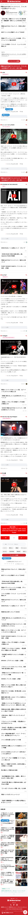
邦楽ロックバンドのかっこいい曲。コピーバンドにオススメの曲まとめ (13, 391)
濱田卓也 (23, 468)
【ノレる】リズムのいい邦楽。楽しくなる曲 (13, 790)
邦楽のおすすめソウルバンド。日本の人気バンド (13, 27)
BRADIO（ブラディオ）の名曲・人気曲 (13, 662)
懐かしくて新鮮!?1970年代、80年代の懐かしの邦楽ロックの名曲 (13, 765)
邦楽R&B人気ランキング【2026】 (13, 613)
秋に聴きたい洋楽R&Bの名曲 (9, 770)
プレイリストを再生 (13, 61)
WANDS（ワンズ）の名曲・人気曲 (13, 680)
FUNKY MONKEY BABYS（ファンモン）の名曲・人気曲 (13, 267)
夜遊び (17, 547)
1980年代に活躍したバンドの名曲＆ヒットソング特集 (13, 747)
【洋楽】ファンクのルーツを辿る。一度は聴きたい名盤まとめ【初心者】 (13, 650)
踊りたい (11, 547)
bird (3, 475)
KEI (24, 242)
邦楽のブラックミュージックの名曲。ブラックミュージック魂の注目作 (13, 40)
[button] (25, 912)
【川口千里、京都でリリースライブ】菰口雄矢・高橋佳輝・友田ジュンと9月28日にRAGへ (13, 20)
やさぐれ (5, 551)
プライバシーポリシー (22, 907)
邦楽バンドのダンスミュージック (10, 794)
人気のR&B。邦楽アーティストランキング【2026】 (13, 717)
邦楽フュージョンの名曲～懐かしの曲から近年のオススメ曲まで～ (13, 686)
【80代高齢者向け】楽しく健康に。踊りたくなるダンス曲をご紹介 (13, 778)
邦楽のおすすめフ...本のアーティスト (17, 4)
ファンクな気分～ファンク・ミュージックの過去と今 (13, 46)
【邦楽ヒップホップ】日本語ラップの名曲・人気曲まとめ (13, 403)
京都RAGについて (12, 907)
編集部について (4, 907)
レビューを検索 (14, 555)
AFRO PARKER (6, 418)
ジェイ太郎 (22, 330)
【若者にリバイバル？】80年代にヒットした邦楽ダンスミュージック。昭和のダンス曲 (13, 705)
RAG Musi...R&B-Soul (5, 4)
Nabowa (4, 276)
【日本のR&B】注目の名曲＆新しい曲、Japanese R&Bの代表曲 (13, 255)
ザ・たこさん (6, 126)
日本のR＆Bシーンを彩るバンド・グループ (13, 249)
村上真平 (23, 119)
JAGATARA (11, 551)
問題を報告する (4, 119)
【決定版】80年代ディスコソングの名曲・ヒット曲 (13, 656)
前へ (5, 538)
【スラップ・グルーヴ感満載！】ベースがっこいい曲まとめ (13, 759)
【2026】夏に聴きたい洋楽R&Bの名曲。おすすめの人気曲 (13, 783)
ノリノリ (5, 547)
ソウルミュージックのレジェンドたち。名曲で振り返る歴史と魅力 (13, 668)
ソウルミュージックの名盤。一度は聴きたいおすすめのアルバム (13, 723)
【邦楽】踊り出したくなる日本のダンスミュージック (13, 397)
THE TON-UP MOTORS (8, 337)
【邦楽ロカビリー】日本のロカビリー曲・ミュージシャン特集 (13, 674)
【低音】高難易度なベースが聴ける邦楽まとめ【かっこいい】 (13, 802)
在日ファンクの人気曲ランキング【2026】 (13, 32)
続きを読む (14, 529)
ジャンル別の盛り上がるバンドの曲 (13, 741)
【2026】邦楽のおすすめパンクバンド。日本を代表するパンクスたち (13, 409)
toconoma (5, 74)
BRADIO (18, 551)
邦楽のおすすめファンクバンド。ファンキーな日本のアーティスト (14, 55)
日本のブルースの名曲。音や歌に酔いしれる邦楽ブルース (13, 692)
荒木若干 (23, 383)
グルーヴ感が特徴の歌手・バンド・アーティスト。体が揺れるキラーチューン (13, 735)
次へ (23, 538)
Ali (3, 186)
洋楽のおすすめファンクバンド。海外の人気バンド (13, 261)
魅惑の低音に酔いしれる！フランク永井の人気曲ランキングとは (13, 698)
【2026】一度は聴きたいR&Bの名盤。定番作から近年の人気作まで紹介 (13, 729)
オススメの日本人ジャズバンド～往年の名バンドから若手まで (13, 753)
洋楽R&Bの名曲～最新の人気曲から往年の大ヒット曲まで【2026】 (13, 711)
